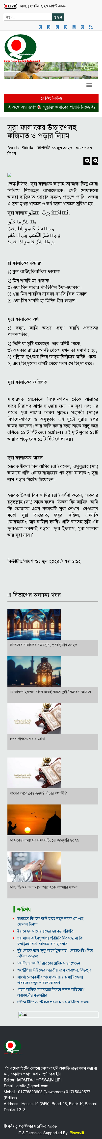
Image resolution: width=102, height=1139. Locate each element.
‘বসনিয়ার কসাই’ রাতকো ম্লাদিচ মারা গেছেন (48, 963)
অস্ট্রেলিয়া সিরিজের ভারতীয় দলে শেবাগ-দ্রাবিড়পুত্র (54, 970)
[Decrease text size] (94, 161)
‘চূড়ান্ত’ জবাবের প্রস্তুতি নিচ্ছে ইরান (65, 107)
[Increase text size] (87, 161)
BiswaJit (76, 1133)
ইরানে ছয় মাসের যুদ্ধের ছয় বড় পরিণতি (45, 931)
